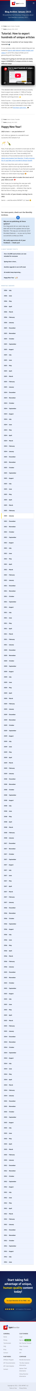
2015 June (8, 1004)
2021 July (7, 612)
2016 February (9, 961)
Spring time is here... (10, 261)
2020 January (9, 709)
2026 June (8, 296)
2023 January (9, 516)
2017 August (8, 865)
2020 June (8, 682)
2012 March (8, 1214)
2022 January (9, 580)
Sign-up (24, 1340)
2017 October (9, 854)
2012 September (10, 1181)
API (20, 1353)
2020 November (10, 655)
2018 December (10, 779)
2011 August (9, 1251)
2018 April (8, 822)
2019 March (8, 763)
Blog (4, 1349)
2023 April (8, 500)
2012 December (10, 1165)
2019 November (10, 720)
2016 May (8, 945)
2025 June (8, 360)
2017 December (9, 843)
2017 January (9, 902)
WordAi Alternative (24, 1360)
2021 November (10, 591)
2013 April (8, 1144)
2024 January (9, 451)
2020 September (10, 666)
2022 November (10, 526)
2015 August (9, 993)
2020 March (8, 698)
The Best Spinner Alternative (24, 1364)
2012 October (9, 1176)
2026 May (8, 301)
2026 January (9, 322)
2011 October (9, 1240)
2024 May (8, 430)
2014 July (7, 1063)
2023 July (7, 484)
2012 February (9, 1219)
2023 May (8, 494)
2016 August (9, 929)
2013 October (9, 1112)
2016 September (10, 924)
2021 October (9, 596)
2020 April (8, 693)
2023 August (9, 478)
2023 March (8, 505)
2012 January (9, 1224)
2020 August (9, 671)
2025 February (9, 381)
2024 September (10, 408)
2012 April (8, 1208)
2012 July (7, 1192)
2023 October (9, 467)
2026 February (9, 317)
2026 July (7, 290)
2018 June (8, 811)
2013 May (8, 1138)
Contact (5, 1353)
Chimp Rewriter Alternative (23, 1375)
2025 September (10, 344)
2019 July (7, 741)
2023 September (10, 473)
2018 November (10, 784)
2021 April (8, 628)
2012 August (9, 1187)
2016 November (10, 913)
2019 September (10, 730)
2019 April (8, 757)
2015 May (8, 1010)
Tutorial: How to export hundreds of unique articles (18, 35)
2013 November (10, 1106)
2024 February (9, 446)
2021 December (10, 586)
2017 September (10, 859)
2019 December (10, 714)
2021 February (9, 639)
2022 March (8, 569)
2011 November (10, 1235)
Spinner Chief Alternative (23, 1369)
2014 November (10, 1042)
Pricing (5, 1340)
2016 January (9, 967)
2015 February (9, 1026)
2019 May (8, 752)
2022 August (9, 543)
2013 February (9, 1155)
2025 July (7, 355)
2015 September (10, 988)
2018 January (9, 838)
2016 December (10, 908)
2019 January (9, 773)
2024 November (10, 398)
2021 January (9, 645)
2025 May (8, 365)
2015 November (10, 977)
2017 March (8, 892)
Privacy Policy (23, 1388)
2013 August (9, 1122)
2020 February (9, 704)
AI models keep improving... (12, 272)
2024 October (9, 403)
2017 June (8, 875)
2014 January (9, 1095)
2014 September (10, 1053)
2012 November (10, 1171)
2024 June (8, 424)
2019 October (9, 725)
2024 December (10, 392)
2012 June (8, 1198)
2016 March (8, 956)
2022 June (8, 553)
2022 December (10, 521)
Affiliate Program (8, 1360)
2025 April (8, 371)
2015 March (8, 1020)
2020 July (7, 677)
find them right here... (20, 108)
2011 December (10, 1230)
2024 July (7, 419)
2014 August (9, 1058)
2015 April (8, 1015)
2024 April (8, 435)
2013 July (7, 1128)
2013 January (9, 1160)
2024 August (9, 414)
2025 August (9, 349)
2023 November (10, 462)
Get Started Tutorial (25, 1343)
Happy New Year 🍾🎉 (11, 278)
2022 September (10, 537)
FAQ (4, 1346)
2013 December (10, 1101)
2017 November (10, 849)
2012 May (8, 1203)
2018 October (9, 789)
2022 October (9, 532)
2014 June (8, 1069)
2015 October (9, 983)
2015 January (9, 1031)
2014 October (9, 1047)
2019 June (8, 747)
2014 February (9, 1090)
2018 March (8, 827)
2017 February (9, 897)
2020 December (10, 650)
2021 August (9, 607)
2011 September (10, 1246)
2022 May (8, 559)
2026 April (8, 306)
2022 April (8, 564)
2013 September (10, 1117)
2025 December (10, 328)
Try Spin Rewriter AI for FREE (16, 1301)
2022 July (7, 548)
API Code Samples (8, 1366)
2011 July (7, 1257)
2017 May (8, 881)
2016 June (8, 940)
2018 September (10, 795)
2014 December (10, 1036)
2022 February (9, 575)
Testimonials (7, 1343)
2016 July (7, 934)
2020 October (9, 661)
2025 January (9, 387)
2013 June (8, 1133)
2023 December (10, 457)
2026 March (8, 312)
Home (5, 1337)
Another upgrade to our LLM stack (15, 267)
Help (20, 1349)
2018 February (9, 832)
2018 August (9, 800)
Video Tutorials (23, 1346)
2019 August (9, 736)
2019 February (9, 768)
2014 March (8, 1085)
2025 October (9, 339)
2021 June (8, 618)
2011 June (8, 1262)
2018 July (7, 806)
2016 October (9, 918)
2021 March (8, 634)
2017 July (7, 870)
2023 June (8, 489)
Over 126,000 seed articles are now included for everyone (15, 255)
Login (20, 1337)
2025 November (10, 333)
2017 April (8, 886)
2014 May (8, 1074)
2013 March (8, 1149)
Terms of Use (13, 1388)
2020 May (8, 687)
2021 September (10, 602)
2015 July (7, 999)
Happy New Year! (11, 127)
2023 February (9, 510)
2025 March (8, 376)
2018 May (8, 816)
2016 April (8, 951)
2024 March (8, 441)
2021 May (8, 623)
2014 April (8, 1079)
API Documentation (9, 1363)
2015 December (10, 972)
